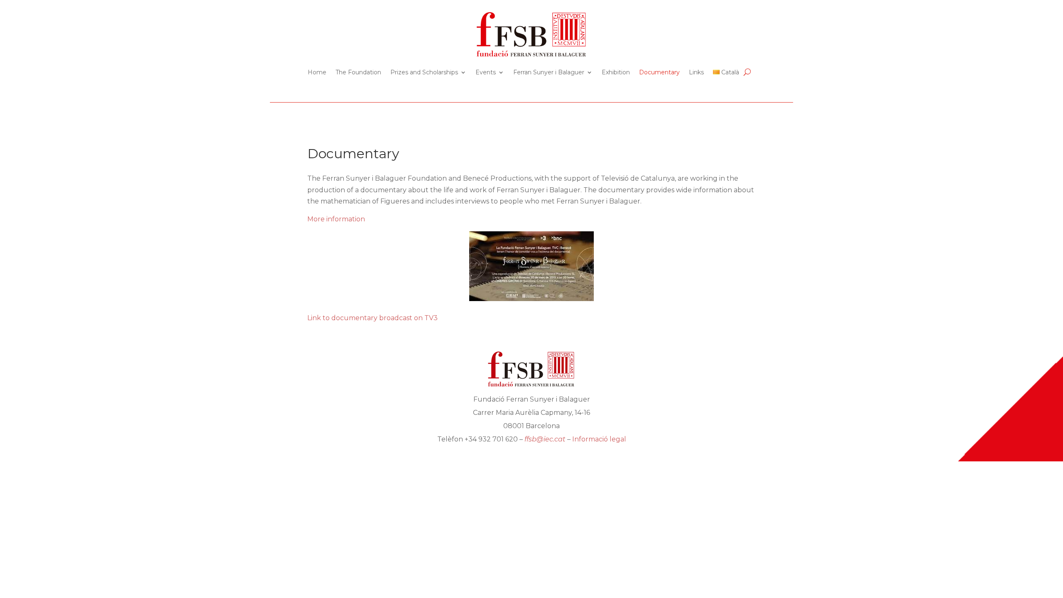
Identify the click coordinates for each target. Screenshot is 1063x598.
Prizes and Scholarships (424, 72)
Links (696, 72)
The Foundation (358, 72)
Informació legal (599, 439)
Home (317, 72)
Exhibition (616, 72)
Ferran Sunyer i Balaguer (548, 72)
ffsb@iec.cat (545, 439)
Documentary (659, 72)
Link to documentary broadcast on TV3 (372, 318)
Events (485, 72)
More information (336, 219)
